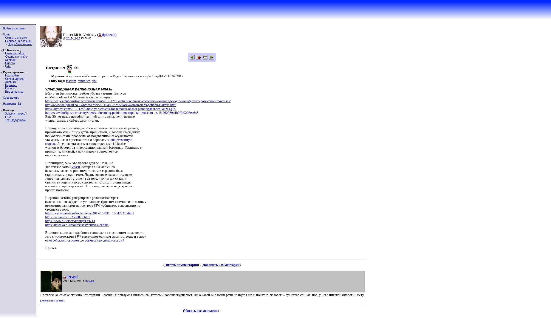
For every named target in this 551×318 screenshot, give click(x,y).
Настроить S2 (12, 103)
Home (6, 34)
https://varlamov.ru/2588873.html (67, 217)
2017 (69, 38)
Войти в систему (14, 28)
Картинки (11, 85)
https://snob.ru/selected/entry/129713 (70, 221)
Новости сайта (14, 53)
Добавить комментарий (221, 265)
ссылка (90, 280)
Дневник (10, 82)
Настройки (12, 75)
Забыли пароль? (16, 113)
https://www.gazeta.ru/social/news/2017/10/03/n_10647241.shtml (89, 213)
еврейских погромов (64, 240)
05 (78, 38)
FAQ (8, 116)
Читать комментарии (181, 265)
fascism (71, 81)
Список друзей (14, 78)
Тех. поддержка (15, 120)
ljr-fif (8, 66)
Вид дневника (14, 91)
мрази (75, 167)
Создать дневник (16, 37)
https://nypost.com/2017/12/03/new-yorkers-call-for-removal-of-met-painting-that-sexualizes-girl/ (110, 109)
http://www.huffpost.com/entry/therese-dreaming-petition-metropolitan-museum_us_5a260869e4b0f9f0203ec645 (121, 113)
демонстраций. (114, 240)
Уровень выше (57, 301)
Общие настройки (16, 56)
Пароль (10, 88)
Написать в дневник (18, 41)
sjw (94, 81)
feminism (84, 81)
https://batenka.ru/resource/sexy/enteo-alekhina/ (77, 225)
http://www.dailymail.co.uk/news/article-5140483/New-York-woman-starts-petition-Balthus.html (110, 105)
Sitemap (10, 59)
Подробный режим (20, 44)
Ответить (45, 301)
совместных (93, 240)
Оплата (10, 63)
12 (74, 38)
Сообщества (11, 97)
